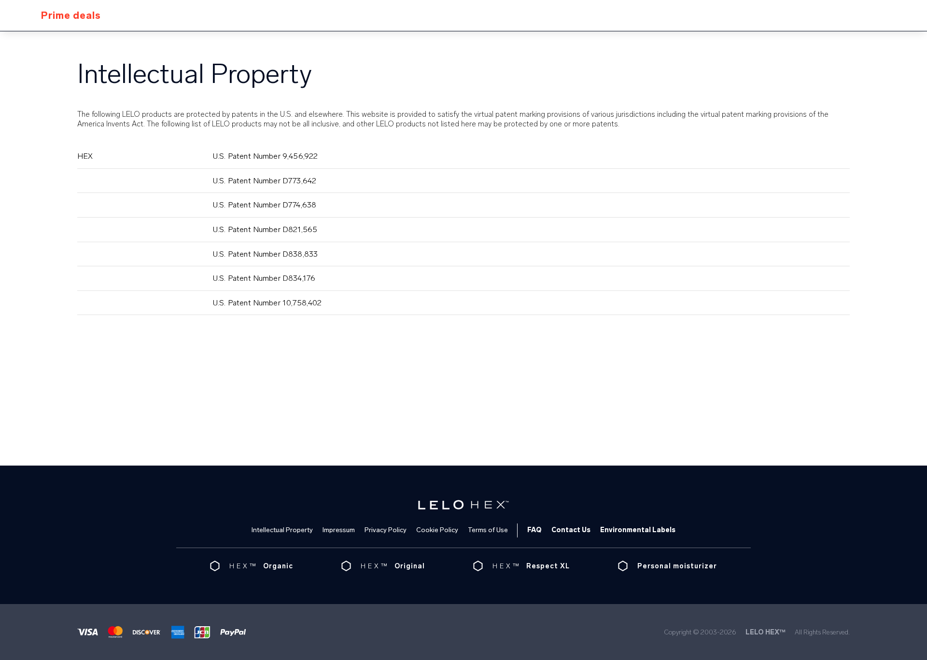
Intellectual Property (282, 530)
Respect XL (548, 566)
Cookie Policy (437, 530)
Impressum (339, 530)
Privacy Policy (386, 530)
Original (409, 566)
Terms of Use (488, 530)
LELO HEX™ (765, 632)
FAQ (534, 530)
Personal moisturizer (677, 566)
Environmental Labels (637, 530)
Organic (278, 566)
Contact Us (570, 530)
